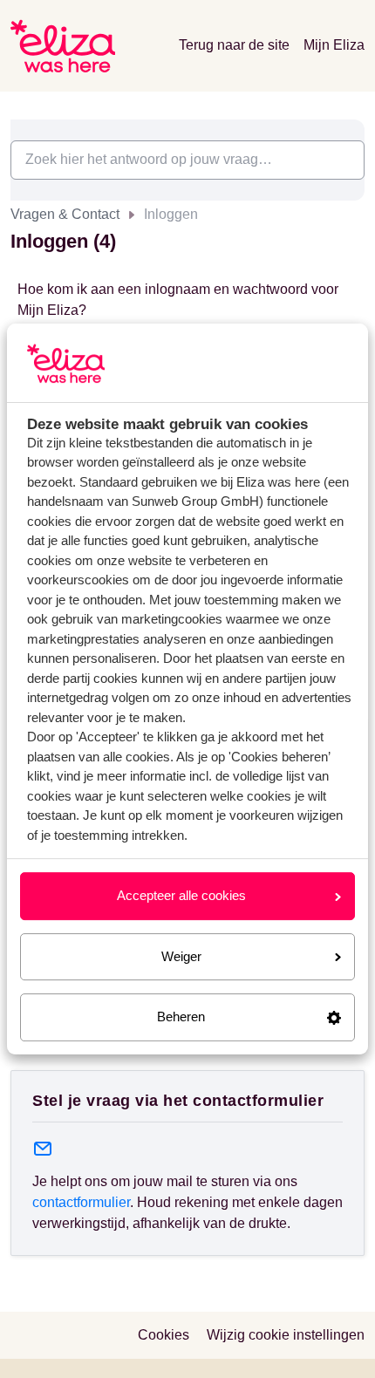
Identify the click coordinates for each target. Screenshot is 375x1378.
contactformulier (81, 1202)
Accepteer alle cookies (181, 895)
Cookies (163, 1334)
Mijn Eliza (334, 45)
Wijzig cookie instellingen (286, 1334)
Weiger (181, 956)
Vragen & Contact (64, 214)
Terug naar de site (234, 45)
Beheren (181, 1016)
